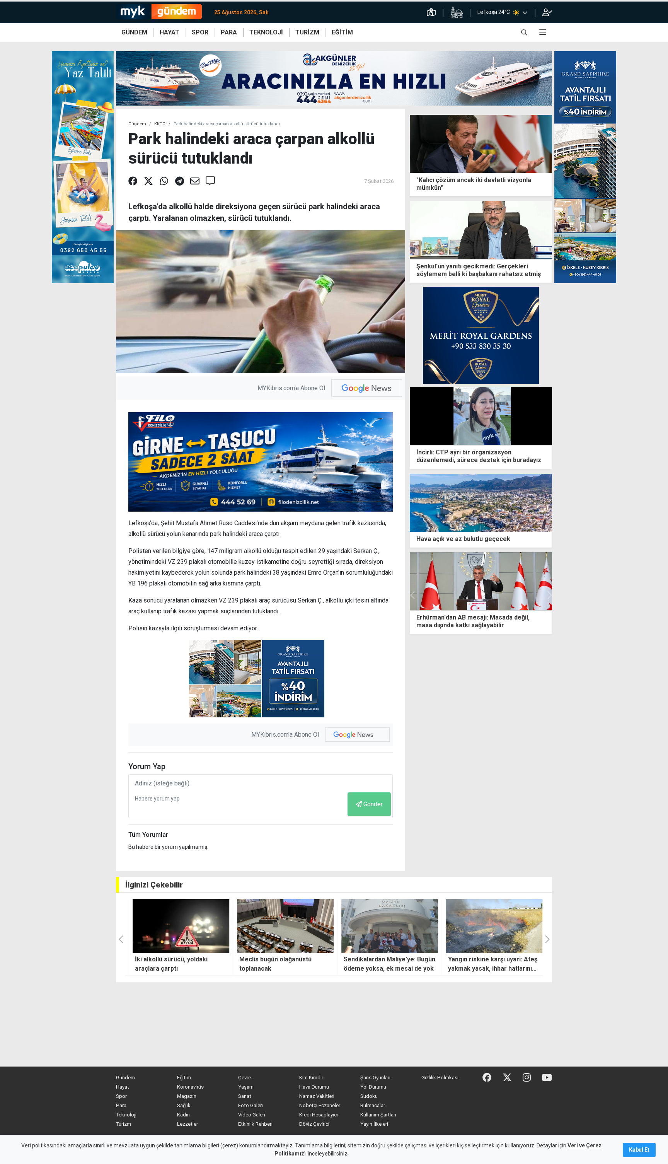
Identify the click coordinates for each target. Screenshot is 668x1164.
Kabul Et (639, 1150)
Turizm (123, 1124)
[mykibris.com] (162, 12)
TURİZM (307, 32)
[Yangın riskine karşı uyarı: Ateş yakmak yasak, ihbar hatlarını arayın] (490, 926)
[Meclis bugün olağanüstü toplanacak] (282, 926)
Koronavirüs (190, 1087)
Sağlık (184, 1105)
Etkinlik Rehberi (255, 1124)
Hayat (122, 1087)
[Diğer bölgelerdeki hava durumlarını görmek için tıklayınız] (525, 12)
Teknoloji (126, 1115)
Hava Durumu (314, 1087)
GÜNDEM (134, 32)
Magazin (186, 1096)
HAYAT (169, 32)
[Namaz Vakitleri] (456, 12)
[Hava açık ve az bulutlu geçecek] (481, 502)
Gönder (373, 804)
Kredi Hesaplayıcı (318, 1115)
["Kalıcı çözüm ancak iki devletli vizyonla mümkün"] (481, 143)
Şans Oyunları (375, 1077)
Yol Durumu (373, 1087)
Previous (412, 595)
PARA (229, 32)
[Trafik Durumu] (431, 12)
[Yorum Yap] (210, 181)
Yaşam (246, 1087)
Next (549, 595)
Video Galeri (251, 1115)
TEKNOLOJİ (266, 32)
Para (121, 1105)
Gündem (137, 123)
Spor (121, 1096)
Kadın (183, 1115)
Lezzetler (187, 1124)
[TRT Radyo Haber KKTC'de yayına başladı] (481, 581)
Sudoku (369, 1096)
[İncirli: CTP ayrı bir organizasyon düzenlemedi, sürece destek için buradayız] (481, 416)
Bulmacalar (372, 1105)
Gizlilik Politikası (439, 1077)
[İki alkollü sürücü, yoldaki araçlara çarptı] (177, 926)
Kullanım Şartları (378, 1115)
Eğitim (184, 1077)
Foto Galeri (250, 1105)
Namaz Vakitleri (316, 1096)
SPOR (200, 32)
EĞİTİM (342, 32)
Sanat (244, 1096)
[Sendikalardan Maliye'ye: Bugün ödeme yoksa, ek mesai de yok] (386, 926)
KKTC (159, 123)
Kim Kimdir (311, 1077)
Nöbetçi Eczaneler (319, 1105)
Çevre (244, 1077)
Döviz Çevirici (314, 1124)
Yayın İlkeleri (374, 1124)
